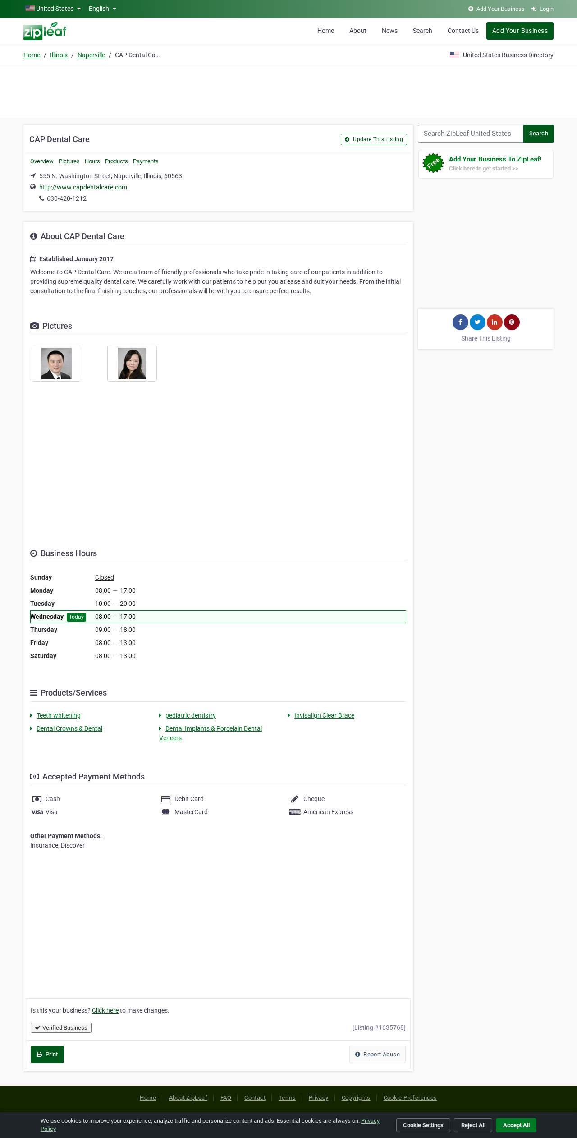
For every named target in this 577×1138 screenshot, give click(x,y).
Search (422, 30)
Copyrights (356, 1097)
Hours (92, 161)
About (357, 30)
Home (325, 30)
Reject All (473, 1125)
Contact (255, 1097)
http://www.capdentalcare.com (83, 187)
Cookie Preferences (410, 1097)
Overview (42, 161)
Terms (287, 1097)
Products (116, 161)
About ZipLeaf (188, 1097)
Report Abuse (381, 1054)
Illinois (59, 55)
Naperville (91, 55)
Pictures (69, 161)
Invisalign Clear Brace (324, 715)
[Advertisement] (288, 91)
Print (51, 1054)
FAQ (225, 1097)
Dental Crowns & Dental (69, 728)
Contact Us (463, 30)
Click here (105, 1010)
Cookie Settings (423, 1125)
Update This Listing (377, 139)
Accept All (516, 1125)
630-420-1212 (67, 198)
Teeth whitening (59, 715)
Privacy (319, 1097)
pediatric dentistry (190, 715)
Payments (146, 161)
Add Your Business (520, 30)
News (390, 30)
